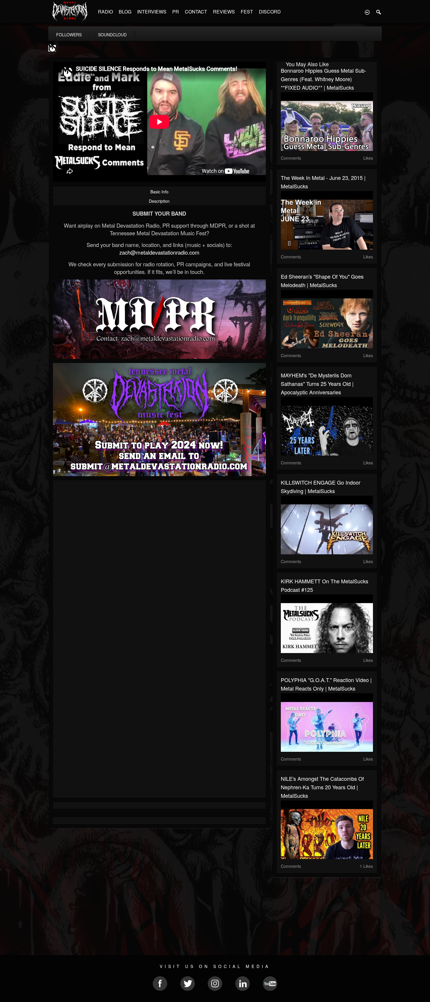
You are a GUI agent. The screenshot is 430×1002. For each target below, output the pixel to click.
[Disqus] (159, 563)
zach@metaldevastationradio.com (159, 252)
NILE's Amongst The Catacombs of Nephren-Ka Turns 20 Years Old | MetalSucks (322, 787)
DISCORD (270, 11)
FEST (247, 11)
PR (175, 11)
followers (69, 35)
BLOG (125, 11)
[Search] (379, 12)
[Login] (367, 12)
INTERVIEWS (151, 11)
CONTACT (196, 11)
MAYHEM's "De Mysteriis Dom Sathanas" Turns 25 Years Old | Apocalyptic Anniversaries (317, 383)
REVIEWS (224, 11)
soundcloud (112, 35)
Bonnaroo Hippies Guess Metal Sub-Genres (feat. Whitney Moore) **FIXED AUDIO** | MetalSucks (323, 79)
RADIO (105, 11)
